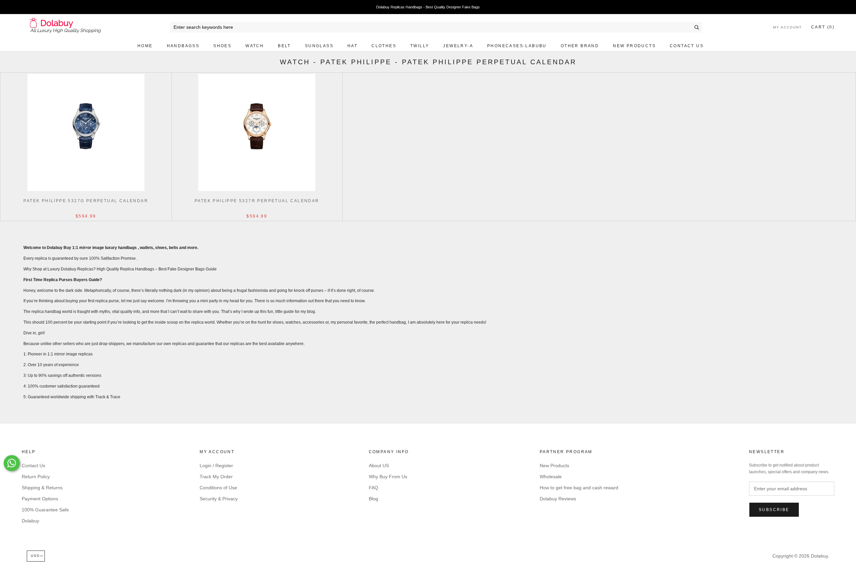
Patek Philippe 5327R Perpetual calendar (257, 200)
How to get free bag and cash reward (579, 487)
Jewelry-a (458, 46)
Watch (254, 46)
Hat (352, 46)
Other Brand (580, 46)
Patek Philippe (356, 62)
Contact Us (687, 46)
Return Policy (36, 476)
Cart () (823, 27)
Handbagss (183, 46)
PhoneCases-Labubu (517, 46)
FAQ (373, 487)
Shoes (222, 46)
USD (35, 556)
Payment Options (40, 498)
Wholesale (551, 476)
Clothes (383, 46)
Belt (284, 46)
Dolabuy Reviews (558, 498)
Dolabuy (30, 520)
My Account (787, 27)
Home (145, 46)
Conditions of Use (218, 487)
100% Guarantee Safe (45, 509)
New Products (634, 46)
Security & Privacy (219, 498)
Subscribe (774, 509)
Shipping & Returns (42, 487)
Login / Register (216, 465)
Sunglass (319, 46)
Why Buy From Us (388, 476)
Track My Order (216, 476)
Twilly (419, 46)
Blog (373, 498)
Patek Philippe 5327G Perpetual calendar (85, 200)
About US (379, 465)
